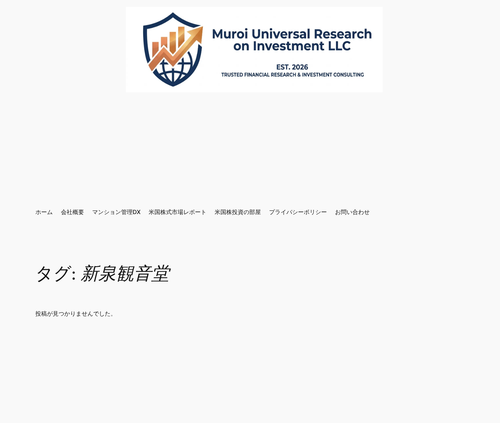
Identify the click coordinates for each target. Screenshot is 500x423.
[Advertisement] (250, 150)
